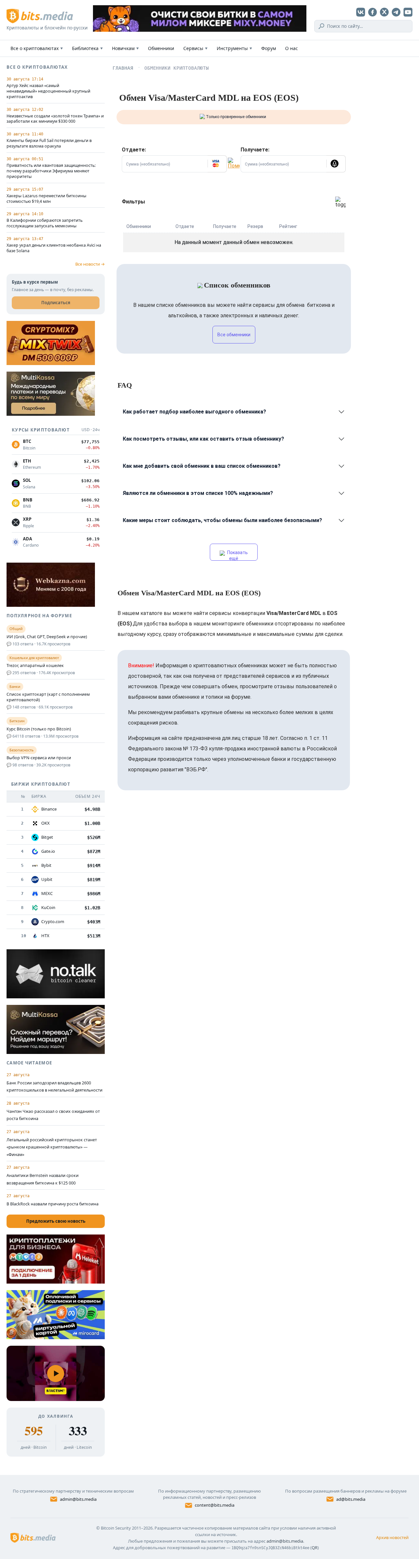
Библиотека (87, 48)
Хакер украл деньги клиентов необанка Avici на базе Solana (54, 248)
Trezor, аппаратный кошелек (35, 665)
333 (78, 1431)
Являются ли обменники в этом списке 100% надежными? (198, 493)
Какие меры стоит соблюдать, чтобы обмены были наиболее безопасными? (222, 520)
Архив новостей (392, 1537)
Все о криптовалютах (36, 48)
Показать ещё (237, 555)
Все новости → (90, 264)
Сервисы (195, 48)
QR (315, 1547)
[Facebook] (372, 12)
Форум (268, 48)
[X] (384, 12)
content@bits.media (214, 1505)
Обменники (161, 48)
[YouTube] (407, 12)
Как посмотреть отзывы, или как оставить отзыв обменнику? (203, 439)
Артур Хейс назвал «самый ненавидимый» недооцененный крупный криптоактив (48, 91)
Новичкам (125, 48)
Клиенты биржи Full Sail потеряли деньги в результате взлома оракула (49, 143)
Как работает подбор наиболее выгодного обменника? (194, 412)
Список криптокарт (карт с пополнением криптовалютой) (48, 697)
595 (34, 1431)
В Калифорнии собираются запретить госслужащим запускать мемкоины (44, 223)
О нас (291, 48)
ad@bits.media (350, 1499)
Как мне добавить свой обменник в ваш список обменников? (202, 466)
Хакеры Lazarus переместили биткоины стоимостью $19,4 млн (46, 198)
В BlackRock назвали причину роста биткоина (53, 1204)
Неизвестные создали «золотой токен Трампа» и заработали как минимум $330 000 (55, 119)
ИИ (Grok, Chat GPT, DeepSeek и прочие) (47, 636)
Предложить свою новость (55, 1221)
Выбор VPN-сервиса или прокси (39, 758)
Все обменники (233, 334)
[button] (217, 163)
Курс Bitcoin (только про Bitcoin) (39, 729)
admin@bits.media (78, 1499)
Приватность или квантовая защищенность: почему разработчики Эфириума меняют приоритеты (51, 171)
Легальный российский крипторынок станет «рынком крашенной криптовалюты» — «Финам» (52, 1147)
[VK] (360, 12)
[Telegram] (396, 12)
